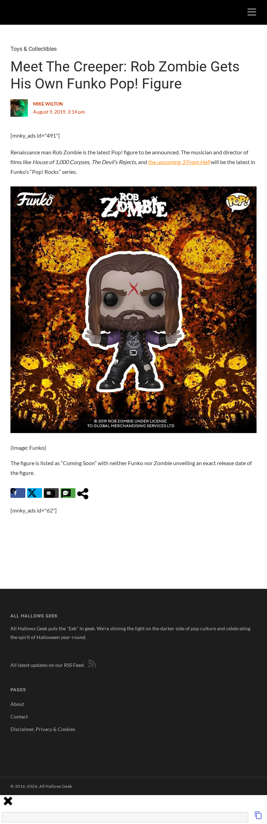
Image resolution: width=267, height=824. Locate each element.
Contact (19, 716)
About (17, 704)
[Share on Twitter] (34, 493)
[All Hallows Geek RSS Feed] (91, 665)
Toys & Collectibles (33, 49)
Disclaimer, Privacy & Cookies (42, 729)
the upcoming (179, 162)
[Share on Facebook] (17, 493)
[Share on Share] (84, 493)
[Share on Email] (51, 493)
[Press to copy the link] (258, 817)
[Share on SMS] (67, 493)
